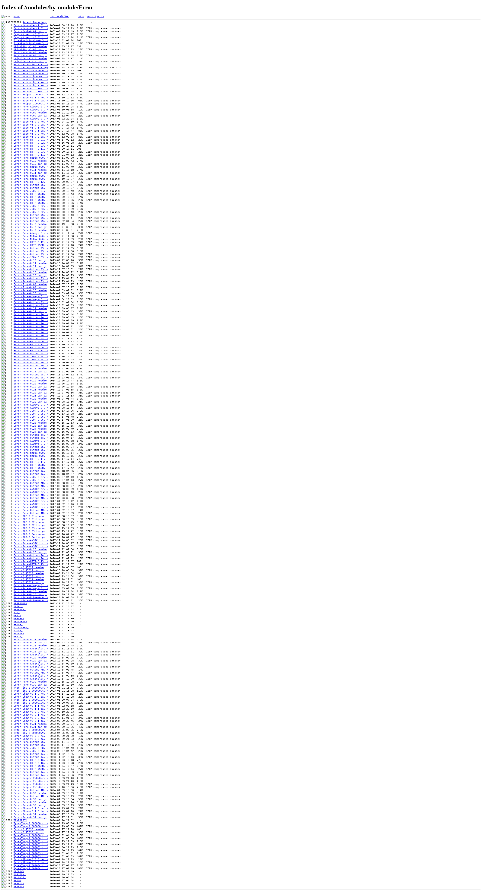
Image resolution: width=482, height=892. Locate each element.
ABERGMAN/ (20, 603)
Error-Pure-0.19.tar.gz (30, 386)
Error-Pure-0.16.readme (30, 290)
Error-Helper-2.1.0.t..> (31, 787)
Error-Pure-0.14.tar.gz (30, 266)
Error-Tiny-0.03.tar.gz (30, 287)
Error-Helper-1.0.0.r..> (31, 94)
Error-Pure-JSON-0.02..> (31, 206)
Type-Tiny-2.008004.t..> (31, 868)
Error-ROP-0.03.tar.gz (29, 531)
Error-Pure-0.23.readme (30, 422)
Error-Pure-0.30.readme (30, 681)
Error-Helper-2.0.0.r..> (31, 778)
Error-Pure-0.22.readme (30, 398)
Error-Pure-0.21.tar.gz (30, 395)
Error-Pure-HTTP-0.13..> (31, 344)
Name (17, 16)
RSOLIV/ (19, 633)
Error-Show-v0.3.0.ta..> (31, 738)
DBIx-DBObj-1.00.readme (30, 46)
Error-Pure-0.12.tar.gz (30, 227)
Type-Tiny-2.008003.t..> (31, 856)
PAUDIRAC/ (20, 621)
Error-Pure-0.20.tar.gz (30, 392)
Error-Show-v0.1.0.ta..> (31, 696)
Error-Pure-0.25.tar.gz (30, 552)
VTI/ (17, 612)
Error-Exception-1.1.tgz (31, 67)
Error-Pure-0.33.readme (30, 802)
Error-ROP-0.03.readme (29, 528)
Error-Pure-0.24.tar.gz (30, 431)
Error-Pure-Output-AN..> (31, 483)
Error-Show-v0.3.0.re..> (31, 735)
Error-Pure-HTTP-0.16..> (31, 760)
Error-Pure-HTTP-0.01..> (31, 139)
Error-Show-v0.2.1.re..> (31, 714)
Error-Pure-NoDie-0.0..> (31, 157)
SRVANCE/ (20, 609)
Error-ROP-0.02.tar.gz (29, 525)
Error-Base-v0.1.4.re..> (31, 97)
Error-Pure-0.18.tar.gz (30, 371)
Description (95, 16)
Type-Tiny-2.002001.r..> (31, 699)
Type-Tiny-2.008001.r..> (31, 841)
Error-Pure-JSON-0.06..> (31, 416)
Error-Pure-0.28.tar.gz (30, 651)
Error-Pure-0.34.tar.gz (30, 817)
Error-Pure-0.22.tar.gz (30, 401)
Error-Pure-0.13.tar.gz (30, 260)
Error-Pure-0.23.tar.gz (30, 425)
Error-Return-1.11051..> (31, 88)
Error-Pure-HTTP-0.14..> (31, 458)
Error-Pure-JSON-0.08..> (31, 748)
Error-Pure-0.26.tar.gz (30, 594)
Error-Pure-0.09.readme (30, 112)
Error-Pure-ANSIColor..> (31, 489)
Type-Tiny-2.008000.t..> (31, 838)
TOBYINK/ (20, 874)
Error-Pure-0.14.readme (30, 263)
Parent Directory (35, 22)
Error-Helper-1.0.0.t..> (31, 103)
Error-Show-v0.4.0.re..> (31, 808)
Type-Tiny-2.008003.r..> (31, 853)
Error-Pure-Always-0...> (31, 106)
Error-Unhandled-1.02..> (31, 25)
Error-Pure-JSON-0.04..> (31, 356)
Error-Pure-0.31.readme (30, 723)
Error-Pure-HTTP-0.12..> (31, 181)
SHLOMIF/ (20, 877)
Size (81, 16)
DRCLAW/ (19, 871)
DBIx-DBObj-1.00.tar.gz (30, 49)
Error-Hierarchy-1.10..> (31, 82)
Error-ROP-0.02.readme (29, 522)
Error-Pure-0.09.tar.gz (30, 115)
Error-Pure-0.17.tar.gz (30, 311)
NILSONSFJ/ (21, 627)
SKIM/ (17, 880)
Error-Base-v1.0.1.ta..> (31, 130)
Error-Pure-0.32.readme (30, 793)
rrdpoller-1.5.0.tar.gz (30, 61)
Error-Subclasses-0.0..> (31, 70)
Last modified (59, 16)
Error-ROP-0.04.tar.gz (29, 537)
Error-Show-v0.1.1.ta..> (31, 708)
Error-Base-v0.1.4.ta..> (31, 100)
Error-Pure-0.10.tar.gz (30, 163)
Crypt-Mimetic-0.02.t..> (31, 37)
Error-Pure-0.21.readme (30, 389)
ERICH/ (18, 624)
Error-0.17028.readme (29, 573)
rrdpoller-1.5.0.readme (30, 58)
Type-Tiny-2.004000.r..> (31, 729)
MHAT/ (17, 615)
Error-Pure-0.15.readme (30, 272)
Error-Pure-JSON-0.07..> (31, 477)
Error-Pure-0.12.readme (30, 224)
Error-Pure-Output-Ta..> (31, 471)
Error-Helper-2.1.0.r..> (31, 781)
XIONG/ (18, 630)
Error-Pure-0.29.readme (30, 657)
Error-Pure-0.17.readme (30, 308)
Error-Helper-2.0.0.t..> (31, 784)
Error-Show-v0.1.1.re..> (31, 705)
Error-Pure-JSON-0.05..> (31, 410)
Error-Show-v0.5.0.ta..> (31, 862)
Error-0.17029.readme (29, 579)
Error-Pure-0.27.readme (30, 639)
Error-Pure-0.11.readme (30, 169)
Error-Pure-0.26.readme (30, 591)
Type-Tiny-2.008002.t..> (31, 850)
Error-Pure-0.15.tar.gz (30, 275)
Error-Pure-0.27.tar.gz (30, 642)
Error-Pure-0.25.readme (30, 549)
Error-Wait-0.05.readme (30, 52)
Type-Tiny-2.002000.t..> (31, 690)
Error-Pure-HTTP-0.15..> (31, 561)
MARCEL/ (19, 618)
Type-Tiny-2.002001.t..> (31, 702)
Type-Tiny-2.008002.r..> (31, 847)
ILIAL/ (18, 606)
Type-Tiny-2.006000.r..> (31, 823)
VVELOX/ (19, 883)
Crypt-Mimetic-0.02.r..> (31, 34)
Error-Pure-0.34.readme (30, 814)
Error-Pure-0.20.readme (30, 383)
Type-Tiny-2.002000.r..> (31, 687)
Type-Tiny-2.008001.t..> (31, 844)
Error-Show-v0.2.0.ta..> (31, 717)
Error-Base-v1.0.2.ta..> (31, 136)
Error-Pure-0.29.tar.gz (30, 660)
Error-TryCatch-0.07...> (31, 76)
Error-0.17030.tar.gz (29, 832)
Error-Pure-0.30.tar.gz (30, 684)
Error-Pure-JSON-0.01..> (31, 191)
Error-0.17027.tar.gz (29, 570)
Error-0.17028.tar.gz (29, 576)
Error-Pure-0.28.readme (30, 645)
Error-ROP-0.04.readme (29, 534)
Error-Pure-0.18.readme (30, 368)
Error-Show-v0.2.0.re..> (31, 711)
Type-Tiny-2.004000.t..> (31, 732)
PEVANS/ (19, 886)
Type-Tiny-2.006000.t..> (31, 826)
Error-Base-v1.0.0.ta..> (31, 124)
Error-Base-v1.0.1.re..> (31, 127)
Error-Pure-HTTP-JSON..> (31, 194)
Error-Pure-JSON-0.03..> (31, 209)
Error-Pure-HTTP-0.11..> (31, 148)
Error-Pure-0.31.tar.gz (30, 726)
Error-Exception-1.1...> (31, 64)
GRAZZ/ (18, 636)
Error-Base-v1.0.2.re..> (31, 133)
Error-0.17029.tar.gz (29, 582)
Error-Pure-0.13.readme (30, 230)
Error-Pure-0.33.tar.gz (30, 805)
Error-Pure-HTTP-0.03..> (31, 145)
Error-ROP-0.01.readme (29, 516)
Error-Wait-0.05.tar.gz (30, 55)
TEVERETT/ (20, 820)
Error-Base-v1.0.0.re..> (31, 121)
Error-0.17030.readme (29, 829)
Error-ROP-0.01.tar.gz (29, 519)
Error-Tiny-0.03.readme (30, 284)
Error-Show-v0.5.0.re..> (31, 859)
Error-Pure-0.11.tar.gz (30, 172)
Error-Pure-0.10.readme (30, 160)
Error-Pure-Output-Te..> (31, 314)
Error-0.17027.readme (29, 567)
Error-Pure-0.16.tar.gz (30, 293)
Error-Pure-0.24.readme (30, 428)
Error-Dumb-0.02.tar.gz (30, 31)
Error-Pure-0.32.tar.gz (30, 799)
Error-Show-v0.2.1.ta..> (31, 720)
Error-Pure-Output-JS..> (31, 184)
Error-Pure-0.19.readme (30, 380)
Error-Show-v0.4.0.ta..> (31, 811)
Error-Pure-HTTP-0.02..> (31, 142)
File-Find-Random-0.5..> (31, 40)
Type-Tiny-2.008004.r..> (31, 865)
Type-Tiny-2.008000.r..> (31, 835)
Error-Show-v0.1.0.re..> (31, 693)
